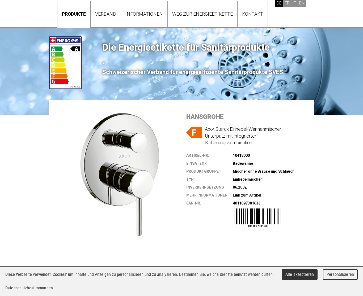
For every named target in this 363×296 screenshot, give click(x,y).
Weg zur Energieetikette (202, 14)
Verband (105, 14)
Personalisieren (340, 274)
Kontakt (252, 14)
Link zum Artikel (247, 195)
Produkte (74, 14)
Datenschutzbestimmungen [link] (29, 287)
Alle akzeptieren (299, 274)
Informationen (144, 14)
